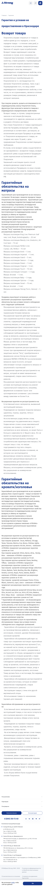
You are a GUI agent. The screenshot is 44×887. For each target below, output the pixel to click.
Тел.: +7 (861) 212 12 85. (9, 831)
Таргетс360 (25, 878)
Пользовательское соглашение (11, 876)
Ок (33, 883)
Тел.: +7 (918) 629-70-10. (10, 859)
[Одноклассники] (26, 818)
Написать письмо (11, 813)
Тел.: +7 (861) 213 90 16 (9, 840)
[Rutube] (39, 818)
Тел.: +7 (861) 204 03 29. (10, 850)
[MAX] (32, 818)
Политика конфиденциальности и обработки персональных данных (31, 870)
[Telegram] (36, 818)
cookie (13, 882)
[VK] (29, 818)
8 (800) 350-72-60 (11, 819)
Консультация (32, 813)
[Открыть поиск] (31, 3)
